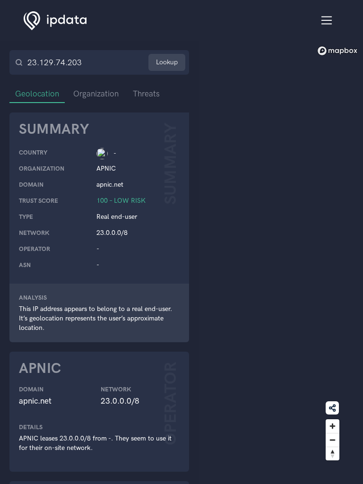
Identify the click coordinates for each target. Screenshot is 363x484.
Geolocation (37, 93)
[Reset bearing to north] (332, 453)
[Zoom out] (332, 440)
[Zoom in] (332, 426)
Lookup (167, 62)
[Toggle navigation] (327, 20)
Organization (96, 93)
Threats (146, 93)
